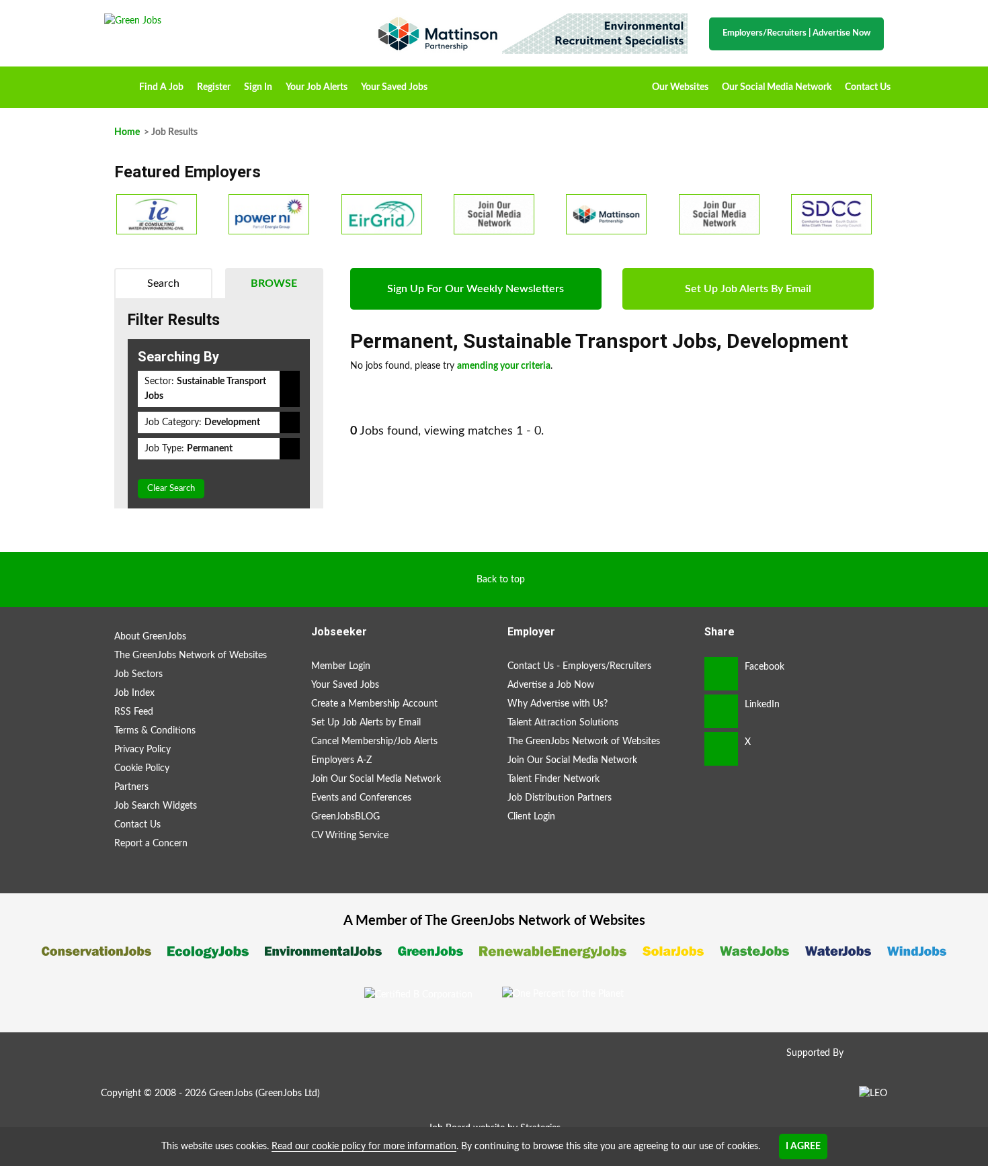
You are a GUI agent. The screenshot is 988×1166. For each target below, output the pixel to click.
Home (118, 82)
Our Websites (680, 87)
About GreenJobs (150, 636)
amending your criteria (503, 366)
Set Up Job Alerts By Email (748, 288)
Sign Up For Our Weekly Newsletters (475, 288)
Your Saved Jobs (394, 87)
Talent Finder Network (553, 779)
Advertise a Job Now (550, 685)
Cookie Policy (141, 768)
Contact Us (868, 87)
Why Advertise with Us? (557, 704)
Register (214, 87)
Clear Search (171, 488)
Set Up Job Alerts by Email (366, 722)
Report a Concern (151, 843)
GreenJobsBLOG (345, 816)
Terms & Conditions (155, 730)
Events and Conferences (361, 798)
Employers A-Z (341, 760)
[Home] (225, 20)
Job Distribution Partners (559, 798)
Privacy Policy (142, 749)
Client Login (531, 816)
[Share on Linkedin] (721, 711)
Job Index (134, 693)
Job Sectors (138, 674)
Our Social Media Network (776, 87)
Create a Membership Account (374, 704)
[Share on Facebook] (721, 673)
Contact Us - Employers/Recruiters (579, 666)
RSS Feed (133, 712)
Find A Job (161, 87)
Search (163, 283)
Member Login (340, 666)
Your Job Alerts (316, 87)
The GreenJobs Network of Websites (190, 655)
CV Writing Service (349, 835)
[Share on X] (721, 749)
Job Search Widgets (155, 806)
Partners (131, 787)
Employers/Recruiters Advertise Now (796, 33)
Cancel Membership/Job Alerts (374, 741)
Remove (290, 389)
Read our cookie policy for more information (364, 1146)
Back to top (501, 579)
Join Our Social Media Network (376, 779)
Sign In (258, 87)
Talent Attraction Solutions (562, 722)
